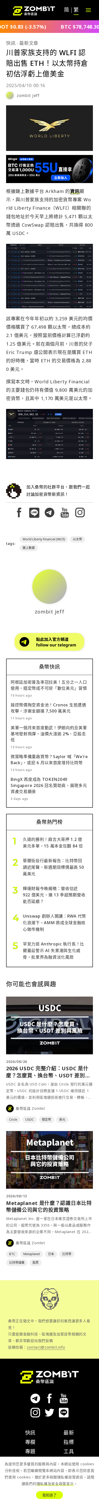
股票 (35, 1262)
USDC (29, 1119)
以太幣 (77, 539)
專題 (30, 1451)
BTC (12, 1254)
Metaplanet (31, 1254)
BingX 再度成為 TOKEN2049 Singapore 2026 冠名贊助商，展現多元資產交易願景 (49, 785)
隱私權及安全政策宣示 (55, 1483)
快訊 (10, 43)
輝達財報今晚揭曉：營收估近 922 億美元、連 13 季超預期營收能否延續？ (54, 895)
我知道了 (49, 1495)
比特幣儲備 (16, 1262)
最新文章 (28, 43)
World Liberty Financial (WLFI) (44, 539)
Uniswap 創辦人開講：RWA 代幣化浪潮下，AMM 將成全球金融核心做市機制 (54, 922)
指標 (68, 1442)
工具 (68, 1451)
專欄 (30, 1442)
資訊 (74, 191)
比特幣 (66, 1254)
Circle (13, 1119)
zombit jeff (28, 95)
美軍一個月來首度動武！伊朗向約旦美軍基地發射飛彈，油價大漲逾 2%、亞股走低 (49, 734)
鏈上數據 (29, 548)
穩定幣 (46, 1119)
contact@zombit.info (46, 1347)
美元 (62, 1119)
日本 (51, 1254)
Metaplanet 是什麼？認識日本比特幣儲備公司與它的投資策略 (49, 1207)
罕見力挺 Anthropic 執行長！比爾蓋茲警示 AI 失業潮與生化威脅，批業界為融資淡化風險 (53, 950)
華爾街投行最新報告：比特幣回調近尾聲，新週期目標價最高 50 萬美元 (53, 867)
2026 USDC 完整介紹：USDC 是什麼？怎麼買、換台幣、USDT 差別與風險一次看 (48, 1075)
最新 (68, 1432)
